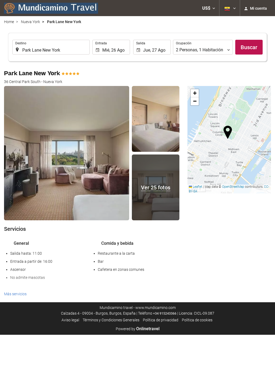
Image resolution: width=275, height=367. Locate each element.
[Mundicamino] (51, 8)
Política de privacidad (160, 320)
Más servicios (15, 294)
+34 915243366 (164, 313)
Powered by (138, 329)
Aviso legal (70, 320)
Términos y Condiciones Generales (111, 320)
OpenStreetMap (233, 187)
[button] (208, 8)
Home (9, 22)
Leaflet (197, 187)
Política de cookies (197, 320)
